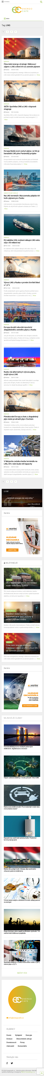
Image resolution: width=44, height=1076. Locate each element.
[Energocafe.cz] (22, 12)
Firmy (22, 1042)
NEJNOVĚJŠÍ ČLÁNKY (13, 718)
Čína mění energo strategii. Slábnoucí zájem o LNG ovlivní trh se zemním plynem (22, 648)
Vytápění (18, 1035)
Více (38, 75)
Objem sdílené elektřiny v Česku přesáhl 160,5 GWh (21, 778)
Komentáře (22, 1046)
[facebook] (7, 1063)
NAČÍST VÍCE (22, 973)
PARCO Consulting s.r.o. (28, 1072)
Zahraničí (10, 1046)
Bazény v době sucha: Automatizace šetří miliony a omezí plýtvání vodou (19, 617)
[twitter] (12, 1063)
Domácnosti (11, 610)
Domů (9, 1035)
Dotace (9, 1039)
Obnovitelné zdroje (11, 193)
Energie (6, 61)
